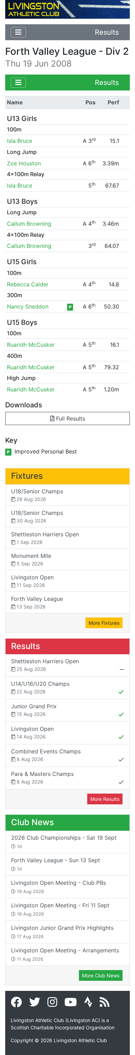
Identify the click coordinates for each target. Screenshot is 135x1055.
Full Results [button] (69, 418)
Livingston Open (32, 581)
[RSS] (104, 1004)
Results (107, 32)
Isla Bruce (19, 140)
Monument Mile (31, 559)
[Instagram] (52, 1004)
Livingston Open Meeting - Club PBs (58, 886)
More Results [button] (104, 799)
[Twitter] (34, 1004)
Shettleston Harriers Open (45, 538)
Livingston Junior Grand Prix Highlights (62, 931)
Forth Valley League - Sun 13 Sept (55, 864)
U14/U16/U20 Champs (40, 687)
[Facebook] (16, 1004)
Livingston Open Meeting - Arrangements (65, 954)
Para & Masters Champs (42, 777)
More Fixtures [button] (104, 623)
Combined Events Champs (46, 755)
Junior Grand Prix (34, 710)
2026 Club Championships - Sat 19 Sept (64, 841)
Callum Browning (29, 223)
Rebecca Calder (27, 284)
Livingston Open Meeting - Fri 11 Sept (60, 909)
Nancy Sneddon (27, 306)
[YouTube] (70, 1004)
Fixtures (27, 476)
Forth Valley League (37, 602)
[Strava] (88, 1004)
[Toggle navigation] (18, 32)
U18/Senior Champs (37, 495)
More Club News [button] (100, 975)
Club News (32, 822)
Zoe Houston (24, 163)
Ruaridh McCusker (31, 344)
